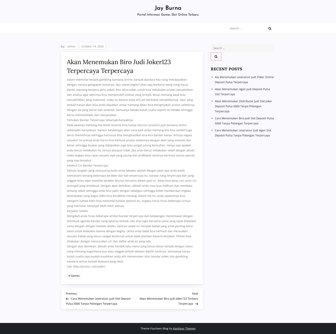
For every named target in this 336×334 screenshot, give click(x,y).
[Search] (270, 28)
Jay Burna (168, 8)
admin (71, 46)
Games (75, 275)
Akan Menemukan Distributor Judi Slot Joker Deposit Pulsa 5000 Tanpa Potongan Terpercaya (243, 106)
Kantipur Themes (184, 328)
